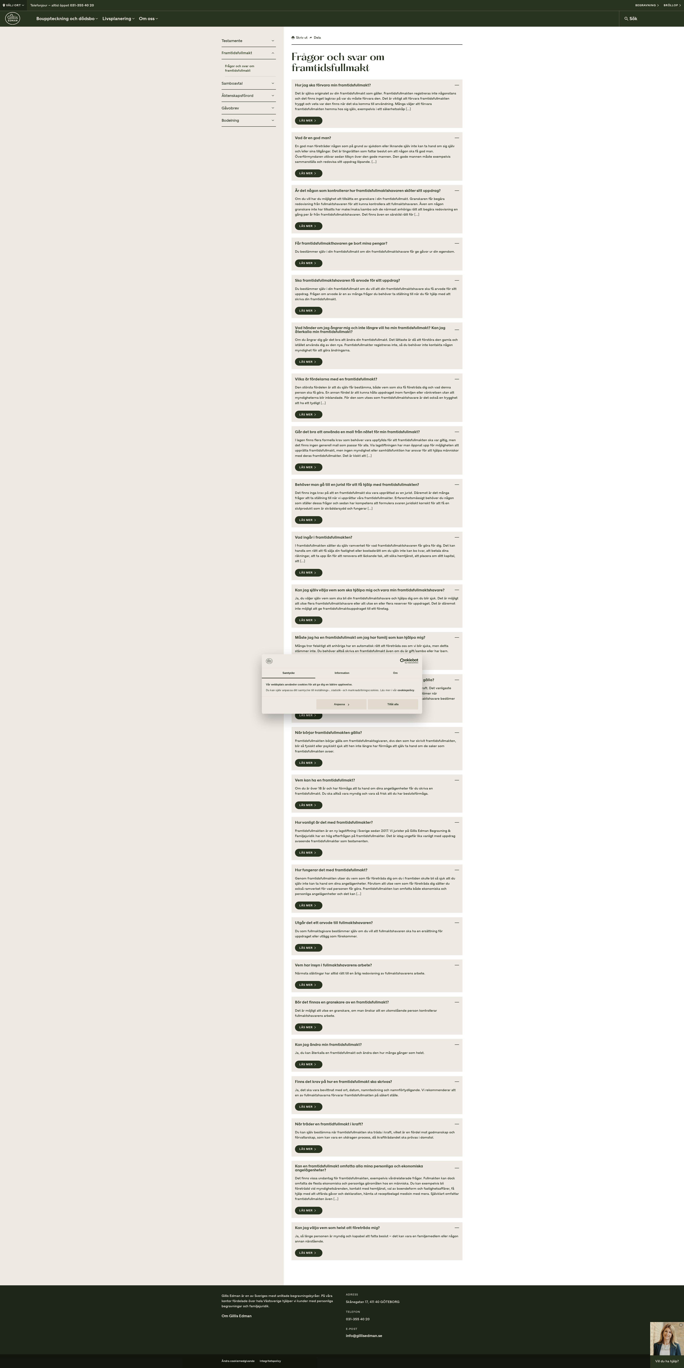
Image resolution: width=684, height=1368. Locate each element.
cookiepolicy (406, 690)
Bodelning (230, 120)
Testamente (232, 40)
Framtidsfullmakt (237, 52)
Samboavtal (232, 83)
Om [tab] (395, 672)
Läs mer (306, 120)
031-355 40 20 (82, 5)
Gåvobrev (230, 107)
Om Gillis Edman (237, 1316)
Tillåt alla (392, 704)
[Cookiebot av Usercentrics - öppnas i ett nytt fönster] (402, 661)
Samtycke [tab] (289, 672)
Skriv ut (301, 37)
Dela (317, 37)
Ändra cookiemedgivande (238, 1361)
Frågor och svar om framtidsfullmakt (239, 68)
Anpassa (339, 704)
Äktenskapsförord (237, 95)
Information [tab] (342, 672)
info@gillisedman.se (364, 1336)
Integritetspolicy (270, 1361)
